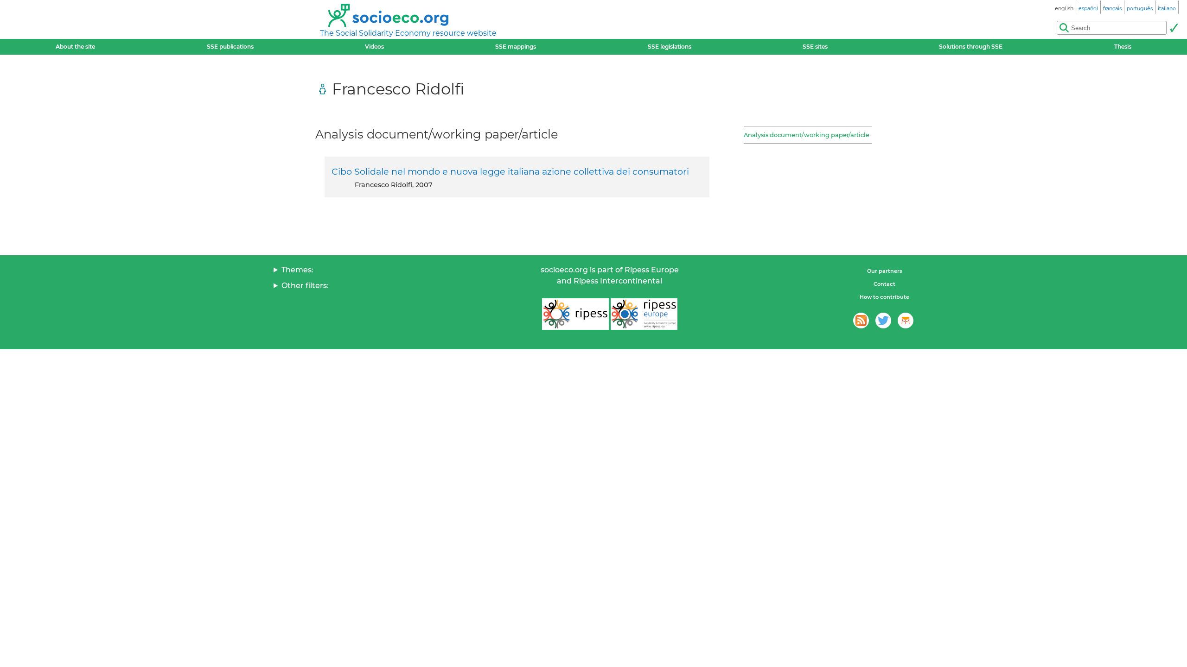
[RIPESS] (575, 314)
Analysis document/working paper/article (806, 134)
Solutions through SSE (970, 46)
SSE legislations (669, 46)
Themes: (297, 269)
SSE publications (230, 46)
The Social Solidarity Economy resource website (408, 33)
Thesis (1122, 46)
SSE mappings (515, 46)
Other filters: (305, 285)
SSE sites (815, 46)
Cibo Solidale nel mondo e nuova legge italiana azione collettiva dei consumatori (510, 171)
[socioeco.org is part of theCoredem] (905, 320)
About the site (75, 46)
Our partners (884, 271)
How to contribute (884, 297)
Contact (884, 284)
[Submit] (1174, 27)
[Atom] (861, 320)
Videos (374, 46)
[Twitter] (883, 320)
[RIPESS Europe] (644, 314)
